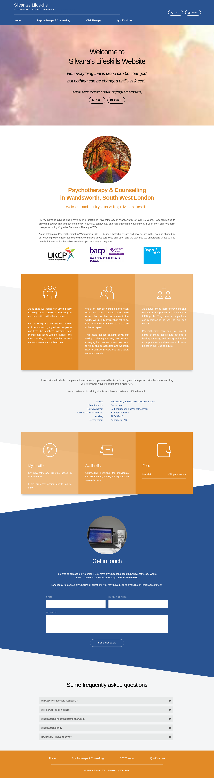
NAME (49, 597)
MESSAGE (51, 612)
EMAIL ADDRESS (117, 597)
